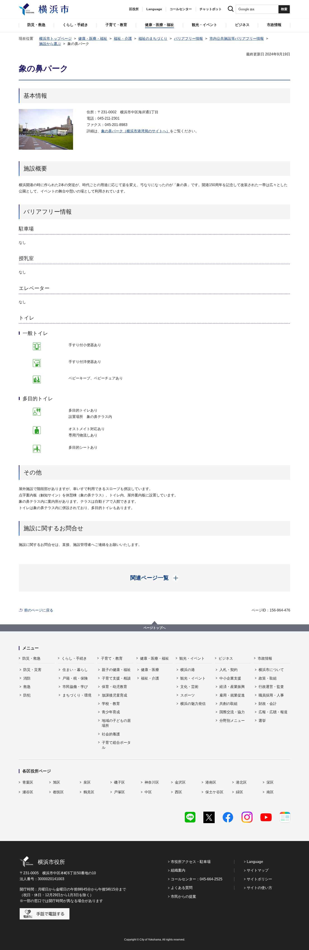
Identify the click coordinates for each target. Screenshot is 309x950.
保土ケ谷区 (214, 792)
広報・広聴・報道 (273, 712)
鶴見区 (88, 792)
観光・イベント (192, 658)
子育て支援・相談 (116, 678)
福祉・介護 (123, 38)
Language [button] (154, 9)
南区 (270, 792)
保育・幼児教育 (114, 687)
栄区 (270, 782)
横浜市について (271, 670)
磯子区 (119, 782)
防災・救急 (31, 658)
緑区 (239, 792)
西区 (178, 792)
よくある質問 (182, 888)
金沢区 (180, 782)
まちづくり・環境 (76, 695)
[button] (154, 577)
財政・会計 (268, 704)
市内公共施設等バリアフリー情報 (236, 38)
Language (255, 862)
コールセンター (181, 9)
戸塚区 (119, 792)
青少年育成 (111, 712)
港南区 (210, 782)
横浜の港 (187, 670)
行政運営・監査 (271, 687)
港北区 (241, 782)
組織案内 (178, 870)
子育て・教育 (112, 658)
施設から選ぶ (50, 44)
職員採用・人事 (271, 695)
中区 (148, 792)
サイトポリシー (259, 879)
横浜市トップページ (55, 38)
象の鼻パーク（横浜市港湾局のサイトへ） (135, 131)
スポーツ (187, 695)
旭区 (56, 782)
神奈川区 (152, 782)
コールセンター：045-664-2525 (196, 879)
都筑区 (58, 792)
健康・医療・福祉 (92, 38)
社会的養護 (111, 734)
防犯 (27, 695)
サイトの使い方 (259, 888)
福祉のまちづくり (152, 38)
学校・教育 (111, 704)
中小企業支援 (230, 678)
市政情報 (265, 658)
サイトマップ (258, 870)
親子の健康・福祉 (116, 670)
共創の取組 (228, 704)
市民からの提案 (183, 896)
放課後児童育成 (114, 695)
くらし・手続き (74, 658)
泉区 (87, 782)
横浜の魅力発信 (193, 704)
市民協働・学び (75, 687)
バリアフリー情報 (188, 38)
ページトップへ (154, 628)
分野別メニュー (232, 721)
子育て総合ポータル (116, 745)
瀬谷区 (27, 792)
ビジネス (226, 658)
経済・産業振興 (232, 687)
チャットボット (211, 9)
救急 (27, 687)
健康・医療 (150, 670)
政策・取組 (268, 678)
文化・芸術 (189, 687)
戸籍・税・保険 (75, 678)
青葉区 (27, 782)
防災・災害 (32, 670)
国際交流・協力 (232, 712)
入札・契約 (228, 670)
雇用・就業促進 (232, 695)
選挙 (262, 721)
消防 (27, 678)
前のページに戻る (38, 610)
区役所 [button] (134, 9)
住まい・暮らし (75, 670)
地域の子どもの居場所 (116, 723)
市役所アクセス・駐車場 (191, 862)
